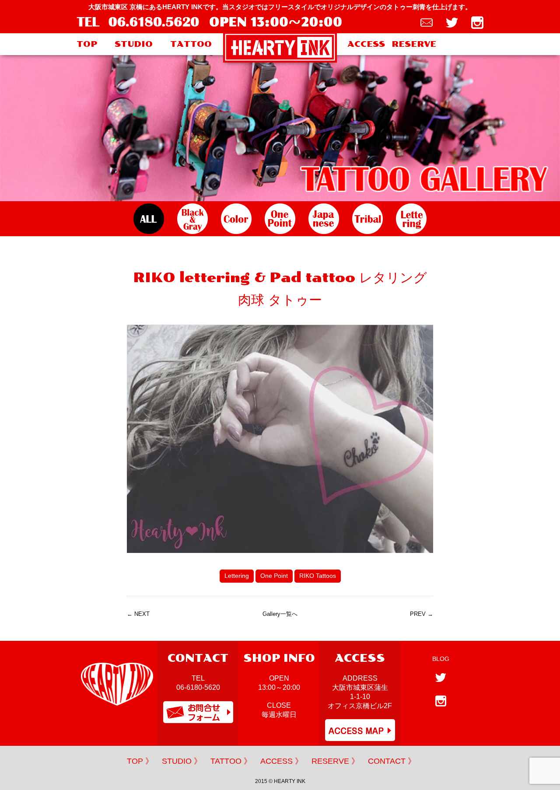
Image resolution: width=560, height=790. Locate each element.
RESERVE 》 (335, 761)
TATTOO (191, 44)
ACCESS (366, 44)
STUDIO (134, 44)
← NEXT (138, 614)
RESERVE (414, 44)
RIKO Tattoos (317, 575)
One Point (274, 575)
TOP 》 (140, 761)
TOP (87, 44)
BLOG (440, 658)
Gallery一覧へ (280, 614)
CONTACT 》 (392, 761)
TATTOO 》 (231, 761)
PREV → (421, 614)
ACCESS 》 (281, 761)
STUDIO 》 (182, 761)
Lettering (236, 575)
